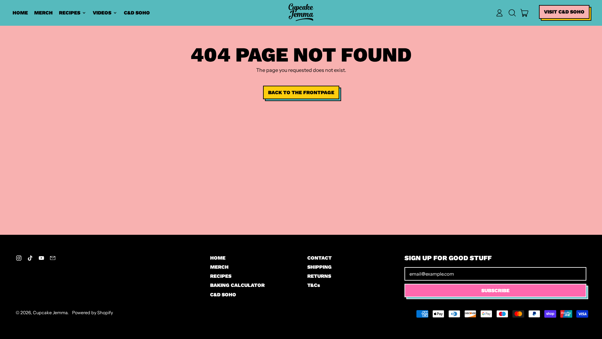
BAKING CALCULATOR (237, 285)
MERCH (43, 13)
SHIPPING (319, 267)
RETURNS (319, 276)
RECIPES (220, 276)
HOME (20, 13)
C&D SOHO (137, 13)
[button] (512, 12)
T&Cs (313, 285)
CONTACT (319, 258)
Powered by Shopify (92, 312)
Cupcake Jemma (50, 312)
